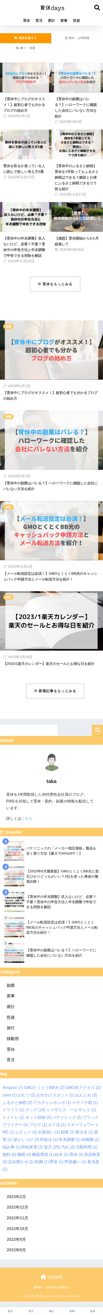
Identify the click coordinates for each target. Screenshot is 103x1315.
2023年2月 (16, 1197)
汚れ (68, 1147)
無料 (9, 1154)
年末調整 (69, 1139)
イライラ (13, 1110)
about (37, 1287)
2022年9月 (16, 1239)
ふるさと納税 (17, 1102)
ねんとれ (86, 1095)
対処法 (49, 1139)
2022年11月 (17, 1218)
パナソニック (67, 1117)
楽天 (52, 1147)
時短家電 (32, 1147)
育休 (26, 20)
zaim (9, 1095)
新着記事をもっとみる (57, 691)
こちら (26, 818)
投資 (76, 20)
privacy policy (58, 1287)
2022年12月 (17, 1207)
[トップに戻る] (7, 1291)
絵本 (61, 1154)
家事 (64, 20)
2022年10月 (17, 1229)
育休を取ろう (28, 38)
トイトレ (13, 1117)
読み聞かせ (21, 1162)
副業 (8, 326)
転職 (42, 1162)
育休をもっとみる (57, 284)
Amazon (12, 1087)
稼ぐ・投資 (27, 48)
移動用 (13, 1039)
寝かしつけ (26, 1139)
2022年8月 (16, 1250)
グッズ (35, 1110)
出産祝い (49, 1132)
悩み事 (11, 1147)
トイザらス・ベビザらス (71, 1110)
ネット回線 (38, 1117)
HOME (54, 1277)
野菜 (57, 1162)
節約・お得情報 (79, 38)
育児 (39, 20)
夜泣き (84, 1132)
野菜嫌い (75, 1162)
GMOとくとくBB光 (44, 1087)
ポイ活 (57, 1125)
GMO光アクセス (83, 1087)
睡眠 (24, 1154)
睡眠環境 (43, 1154)
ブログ (38, 1125)
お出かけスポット (55, 1095)
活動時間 (87, 1147)
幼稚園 (90, 1139)
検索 (97, 730)
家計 (51, 20)
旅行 (11, 1028)
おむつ (27, 1095)
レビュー (26, 1132)
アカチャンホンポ (52, 1102)
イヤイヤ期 (85, 1102)
